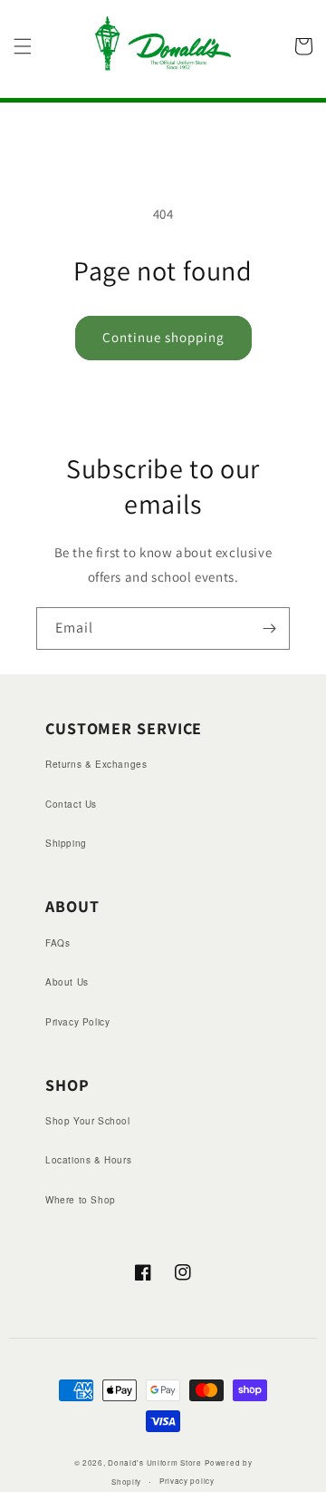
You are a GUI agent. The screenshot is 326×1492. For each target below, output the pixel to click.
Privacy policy (187, 1481)
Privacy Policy (77, 1022)
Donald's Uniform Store (154, 1462)
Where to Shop (80, 1199)
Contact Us (71, 804)
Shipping (66, 843)
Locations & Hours (88, 1159)
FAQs (57, 943)
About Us (67, 982)
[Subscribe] (269, 628)
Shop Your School (87, 1120)
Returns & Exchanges (96, 764)
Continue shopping (163, 337)
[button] (23, 46)
